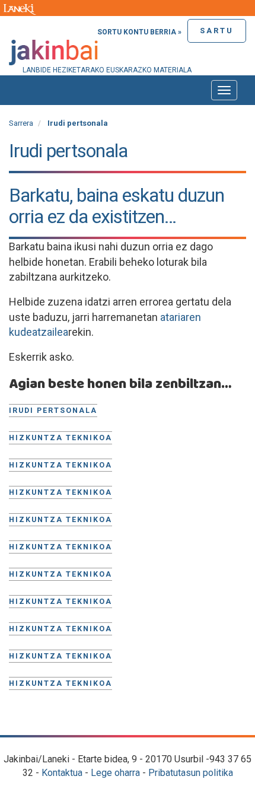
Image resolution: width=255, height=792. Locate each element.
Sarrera (21, 123)
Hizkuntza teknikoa (60, 437)
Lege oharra (115, 772)
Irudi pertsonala (53, 410)
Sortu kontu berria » (139, 32)
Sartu (217, 30)
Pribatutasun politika (190, 772)
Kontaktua (62, 772)
